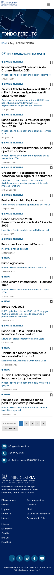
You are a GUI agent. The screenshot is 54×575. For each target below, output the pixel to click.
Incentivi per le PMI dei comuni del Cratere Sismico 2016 (24, 68)
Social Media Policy (37, 518)
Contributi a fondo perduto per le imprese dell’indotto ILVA (24, 354)
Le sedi (5, 504)
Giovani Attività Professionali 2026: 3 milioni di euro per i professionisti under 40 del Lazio (26, 92)
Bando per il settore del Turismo (23, 244)
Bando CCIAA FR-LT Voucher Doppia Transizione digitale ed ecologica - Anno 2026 (26, 123)
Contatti (31, 504)
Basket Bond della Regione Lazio (23, 200)
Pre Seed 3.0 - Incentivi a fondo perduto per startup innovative (22, 401)
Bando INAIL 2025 (13, 307)
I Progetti (6, 513)
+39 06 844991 (15, 453)
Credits (5, 533)
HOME (5, 43)
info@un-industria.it (18, 446)
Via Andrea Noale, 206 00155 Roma (25, 460)
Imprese (6, 509)
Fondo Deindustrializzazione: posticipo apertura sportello (27, 149)
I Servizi (5, 518)
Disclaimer (7, 528)
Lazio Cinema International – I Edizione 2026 (27, 283)
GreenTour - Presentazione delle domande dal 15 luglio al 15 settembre (27, 174)
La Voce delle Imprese (38, 513)
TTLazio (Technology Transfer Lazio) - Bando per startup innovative (27, 376)
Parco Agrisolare (13, 263)
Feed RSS (6, 542)
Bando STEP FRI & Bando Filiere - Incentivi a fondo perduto (23, 332)
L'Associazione (9, 500)
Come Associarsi (35, 500)
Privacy (5, 524)
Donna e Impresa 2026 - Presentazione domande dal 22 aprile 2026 (27, 222)
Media (30, 509)
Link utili (5, 537)
